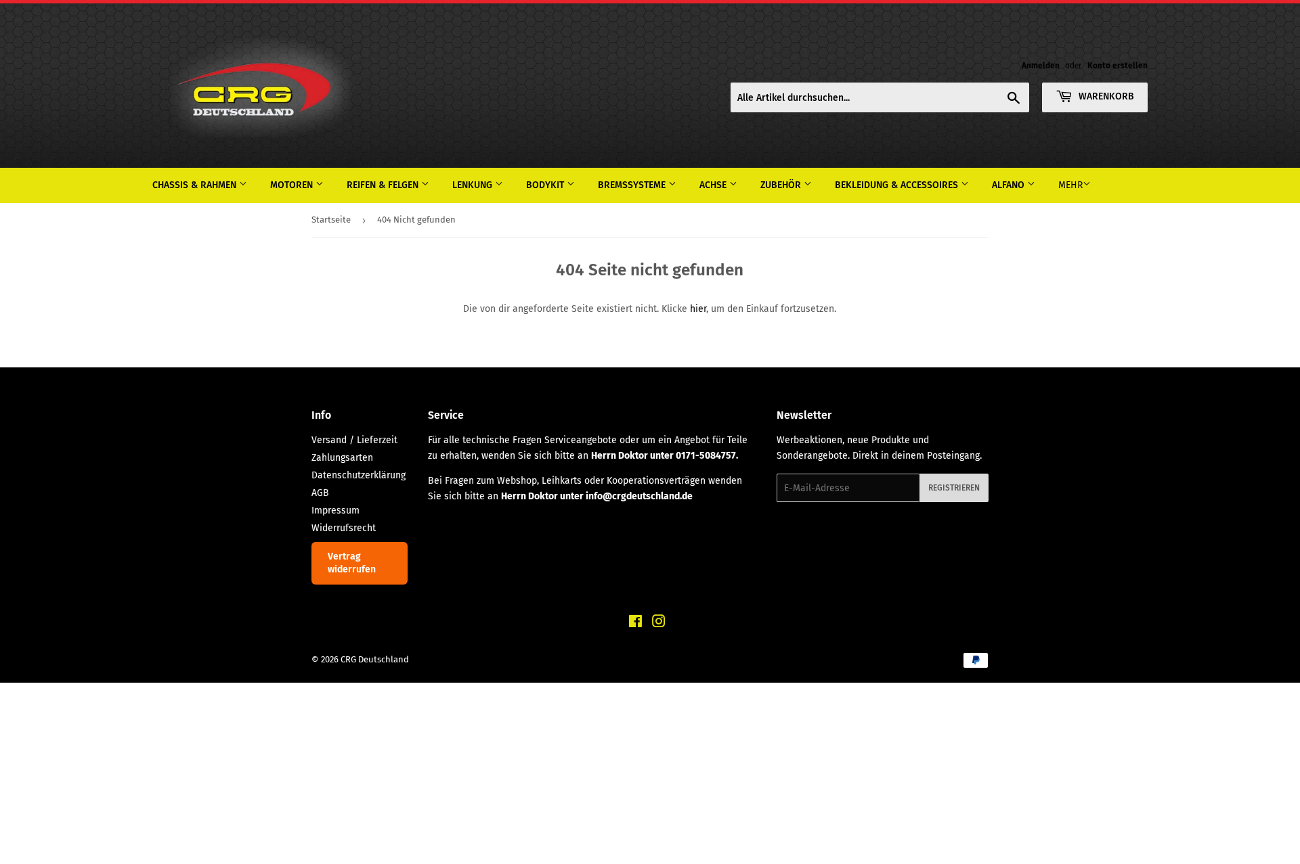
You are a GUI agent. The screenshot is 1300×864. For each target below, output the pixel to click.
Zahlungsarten (342, 457)
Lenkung (473, 185)
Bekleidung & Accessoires (898, 185)
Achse (714, 185)
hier (698, 309)
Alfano (1009, 185)
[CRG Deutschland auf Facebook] (635, 623)
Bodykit (546, 185)
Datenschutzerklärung (358, 475)
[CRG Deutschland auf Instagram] (659, 623)
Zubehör (782, 185)
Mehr (1070, 185)
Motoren (293, 185)
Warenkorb (1105, 96)
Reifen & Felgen (384, 185)
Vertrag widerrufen (352, 563)
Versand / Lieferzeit (354, 440)
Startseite (331, 219)
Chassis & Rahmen (195, 185)
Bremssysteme (633, 185)
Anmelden (1041, 65)
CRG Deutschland (375, 659)
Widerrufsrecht (343, 528)
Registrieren (954, 488)
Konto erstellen (1117, 65)
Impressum (335, 510)
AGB (320, 493)
